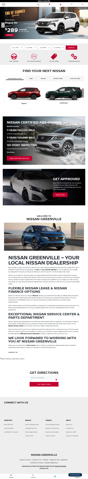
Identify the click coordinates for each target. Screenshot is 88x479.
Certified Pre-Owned (11, 432)
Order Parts (29, 436)
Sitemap (45, 460)
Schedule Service (31, 428)
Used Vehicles (8, 428)
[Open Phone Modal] (38, 4)
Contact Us (70, 428)
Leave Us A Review (72, 436)
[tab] (14, 78)
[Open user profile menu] (60, 4)
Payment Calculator (52, 432)
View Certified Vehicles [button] (19, 158)
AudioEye (64, 460)
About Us (69, 424)
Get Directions (44, 384)
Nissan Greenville (51, 463)
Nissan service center (15, 326)
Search (71, 48)
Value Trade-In (50, 436)
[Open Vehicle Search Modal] (71, 4)
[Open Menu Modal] (82, 4)
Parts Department (31, 432)
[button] (38, 41)
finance (35, 296)
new (37, 270)
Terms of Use (54, 460)
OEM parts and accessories (29, 334)
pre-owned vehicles (49, 270)
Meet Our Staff (71, 432)
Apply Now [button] (60, 195)
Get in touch (30, 345)
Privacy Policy (25, 460)
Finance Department (52, 424)
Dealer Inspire (60, 466)
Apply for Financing (52, 428)
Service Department (32, 424)
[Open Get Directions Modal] (49, 4)
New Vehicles (8, 424)
